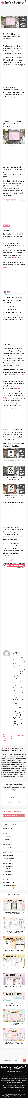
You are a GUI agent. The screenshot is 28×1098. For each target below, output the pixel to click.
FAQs (23, 1094)
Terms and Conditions (15, 1096)
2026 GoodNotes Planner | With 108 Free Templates (14, 987)
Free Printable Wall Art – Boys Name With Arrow (20, 738)
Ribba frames (7, 398)
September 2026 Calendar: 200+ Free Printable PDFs (14, 968)
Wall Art (5, 32)
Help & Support (12, 1094)
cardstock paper (15, 363)
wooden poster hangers (11, 403)
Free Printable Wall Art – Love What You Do (14, 460)
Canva (14, 257)
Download (6, 225)
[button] (2, 2)
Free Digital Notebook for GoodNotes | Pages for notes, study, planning (14, 913)
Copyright (19, 1094)
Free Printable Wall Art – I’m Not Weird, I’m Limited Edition (14, 496)
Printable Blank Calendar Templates (14, 1005)
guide (5, 267)
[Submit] (24, 1060)
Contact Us (5, 1094)
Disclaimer (23, 1096)
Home (2, 748)
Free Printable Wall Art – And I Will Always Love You (14, 478)
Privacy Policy (5, 1096)
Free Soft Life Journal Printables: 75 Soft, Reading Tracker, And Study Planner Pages (14, 1043)
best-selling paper (16, 315)
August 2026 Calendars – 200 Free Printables (14, 950)
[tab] (6, 824)
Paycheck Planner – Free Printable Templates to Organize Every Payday (14, 932)
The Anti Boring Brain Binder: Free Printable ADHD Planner (14, 1024)
